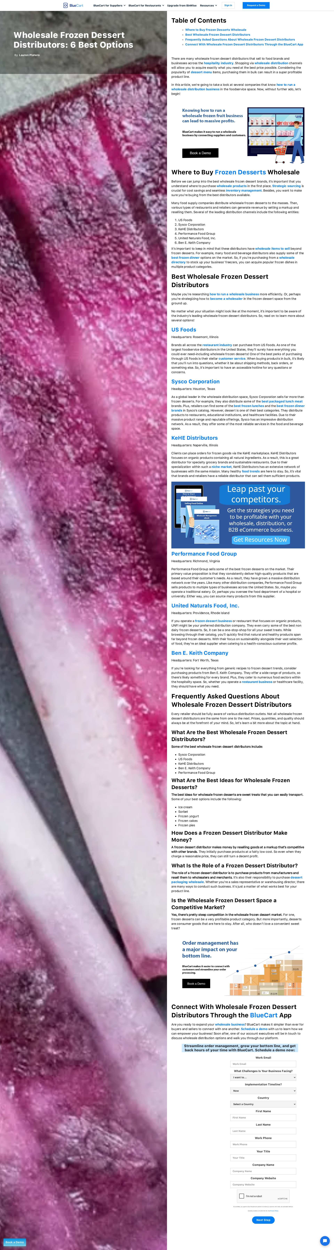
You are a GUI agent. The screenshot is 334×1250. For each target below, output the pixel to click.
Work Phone (263, 1138)
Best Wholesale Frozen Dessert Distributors (217, 34)
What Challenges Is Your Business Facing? (263, 1071)
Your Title (263, 1151)
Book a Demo (15, 1242)
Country (263, 1097)
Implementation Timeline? (263, 1084)
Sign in (228, 5)
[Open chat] (325, 1241)
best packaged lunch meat (282, 401)
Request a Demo (256, 5)
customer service (232, 358)
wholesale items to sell (272, 248)
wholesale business (230, 1024)
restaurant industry (217, 345)
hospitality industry (218, 63)
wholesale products (232, 186)
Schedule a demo (254, 1029)
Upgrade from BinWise (182, 5)
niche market (222, 467)
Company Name (263, 1164)
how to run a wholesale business (234, 294)
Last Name (263, 1124)
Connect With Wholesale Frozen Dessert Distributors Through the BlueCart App (244, 44)
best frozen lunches (249, 406)
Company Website (263, 1178)
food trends (251, 471)
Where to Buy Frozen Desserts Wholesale (215, 29)
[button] (109, 5)
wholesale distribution (271, 63)
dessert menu (201, 72)
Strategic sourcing (286, 186)
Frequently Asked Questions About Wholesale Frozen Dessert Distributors (240, 39)
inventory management (244, 190)
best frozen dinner (185, 257)
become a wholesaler (226, 298)
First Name (263, 1111)
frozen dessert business (213, 621)
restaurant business (257, 682)
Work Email (263, 1057)
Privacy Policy (274, 1210)
